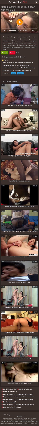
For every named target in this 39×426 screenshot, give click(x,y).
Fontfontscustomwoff (9, 65)
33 (6, 53)
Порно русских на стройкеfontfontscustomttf (18, 394)
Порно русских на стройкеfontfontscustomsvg (17, 62)
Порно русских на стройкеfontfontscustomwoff (18, 397)
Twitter (13, 73)
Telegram (20, 73)
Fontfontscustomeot (9, 389)
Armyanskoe (17, 2)
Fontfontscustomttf (23, 65)
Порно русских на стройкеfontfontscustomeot (17, 70)
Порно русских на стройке (11, 68)
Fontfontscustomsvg (28, 68)
